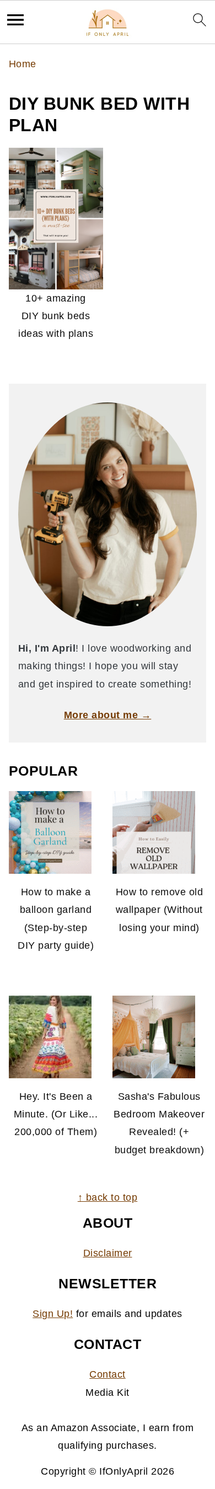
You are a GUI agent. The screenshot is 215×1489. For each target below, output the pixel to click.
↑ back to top (108, 1197)
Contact (107, 1374)
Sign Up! (53, 1313)
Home (22, 63)
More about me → (108, 715)
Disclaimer (107, 1253)
